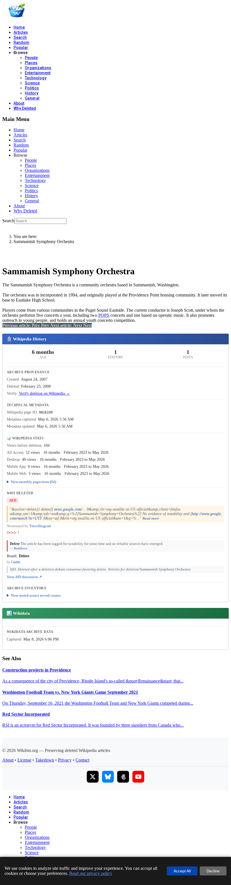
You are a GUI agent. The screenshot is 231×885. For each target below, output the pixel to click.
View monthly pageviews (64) (33, 482)
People (31, 57)
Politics (32, 88)
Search (20, 37)
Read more (151, 518)
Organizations (38, 68)
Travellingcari (40, 526)
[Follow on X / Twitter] (93, 777)
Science (32, 83)
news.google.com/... (70, 509)
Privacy (65, 760)
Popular (21, 47)
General (32, 98)
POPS (103, 315)
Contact (82, 760)
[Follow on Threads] (123, 777)
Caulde (15, 562)
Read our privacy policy (90, 873)
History (31, 93)
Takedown (44, 760)
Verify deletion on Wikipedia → (44, 393)
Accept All (182, 871)
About (19, 103)
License (24, 760)
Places (31, 62)
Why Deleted (25, 108)
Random (21, 42)
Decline (213, 871)
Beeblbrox (20, 548)
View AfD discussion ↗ (24, 577)
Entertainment (37, 73)
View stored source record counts (36, 595)
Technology (35, 78)
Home (19, 27)
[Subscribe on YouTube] (138, 777)
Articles (21, 32)
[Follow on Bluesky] (108, 777)
